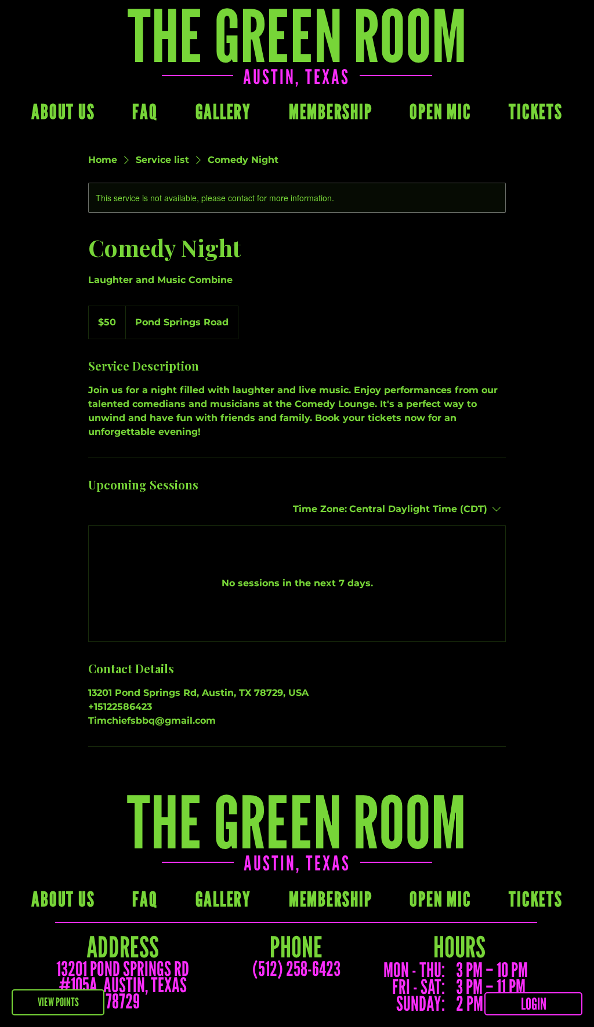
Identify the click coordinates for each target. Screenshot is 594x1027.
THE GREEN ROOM (296, 821)
